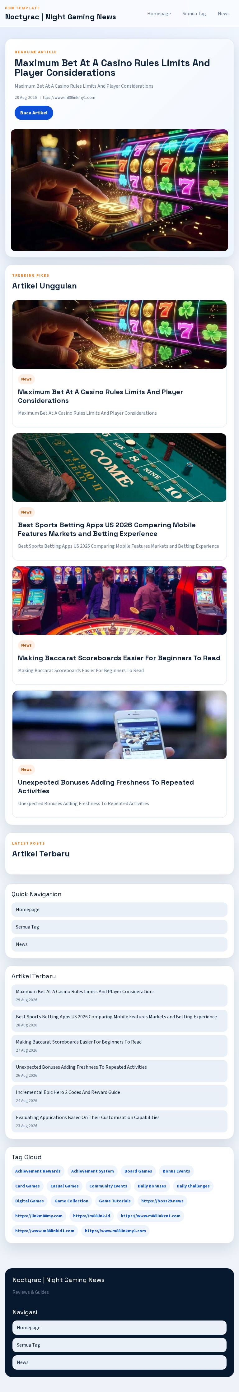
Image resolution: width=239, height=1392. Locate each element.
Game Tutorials (115, 1201)
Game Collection (71, 1201)
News (224, 13)
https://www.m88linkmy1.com (115, 1231)
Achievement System (92, 1171)
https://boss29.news (162, 1201)
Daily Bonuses (152, 1186)
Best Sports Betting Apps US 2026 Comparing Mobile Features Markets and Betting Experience (107, 529)
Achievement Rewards (38, 1171)
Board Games (138, 1171)
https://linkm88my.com (39, 1216)
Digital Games (29, 1201)
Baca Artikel (34, 112)
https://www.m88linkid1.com (44, 1231)
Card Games (27, 1186)
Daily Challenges (193, 1186)
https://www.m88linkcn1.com (150, 1216)
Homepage (159, 13)
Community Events (108, 1186)
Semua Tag (194, 13)
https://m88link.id (91, 1216)
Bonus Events (176, 1171)
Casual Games (64, 1186)
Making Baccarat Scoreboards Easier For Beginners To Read (119, 657)
